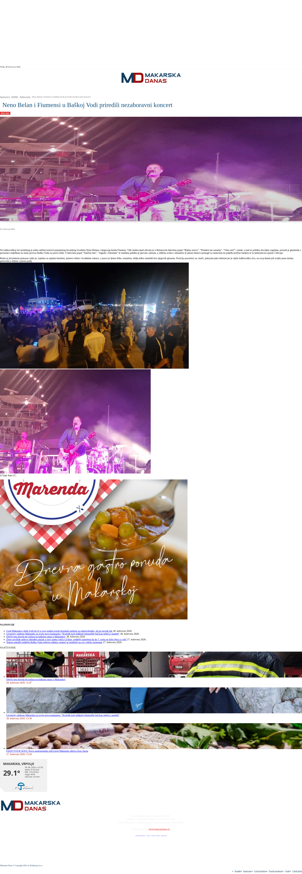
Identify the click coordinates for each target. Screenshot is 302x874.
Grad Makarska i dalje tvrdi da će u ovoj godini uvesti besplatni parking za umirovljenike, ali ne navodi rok (59, 631)
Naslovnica (5, 97)
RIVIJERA (14, 97)
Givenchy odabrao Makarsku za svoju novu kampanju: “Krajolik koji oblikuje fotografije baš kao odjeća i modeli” (63, 633)
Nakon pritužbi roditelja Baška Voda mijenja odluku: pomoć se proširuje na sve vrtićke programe (54, 642)
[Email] (61, 237)
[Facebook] (281, 67)
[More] (84, 237)
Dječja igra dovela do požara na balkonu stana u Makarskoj (36, 636)
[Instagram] (285, 67)
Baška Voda (25, 97)
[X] (39, 237)
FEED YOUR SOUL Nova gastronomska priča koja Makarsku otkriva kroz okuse (47, 751)
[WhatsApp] (50, 237)
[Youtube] (292, 67)
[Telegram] (73, 237)
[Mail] (289, 67)
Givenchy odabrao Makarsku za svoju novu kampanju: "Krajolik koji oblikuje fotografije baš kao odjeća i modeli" (63, 715)
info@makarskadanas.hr (159, 829)
